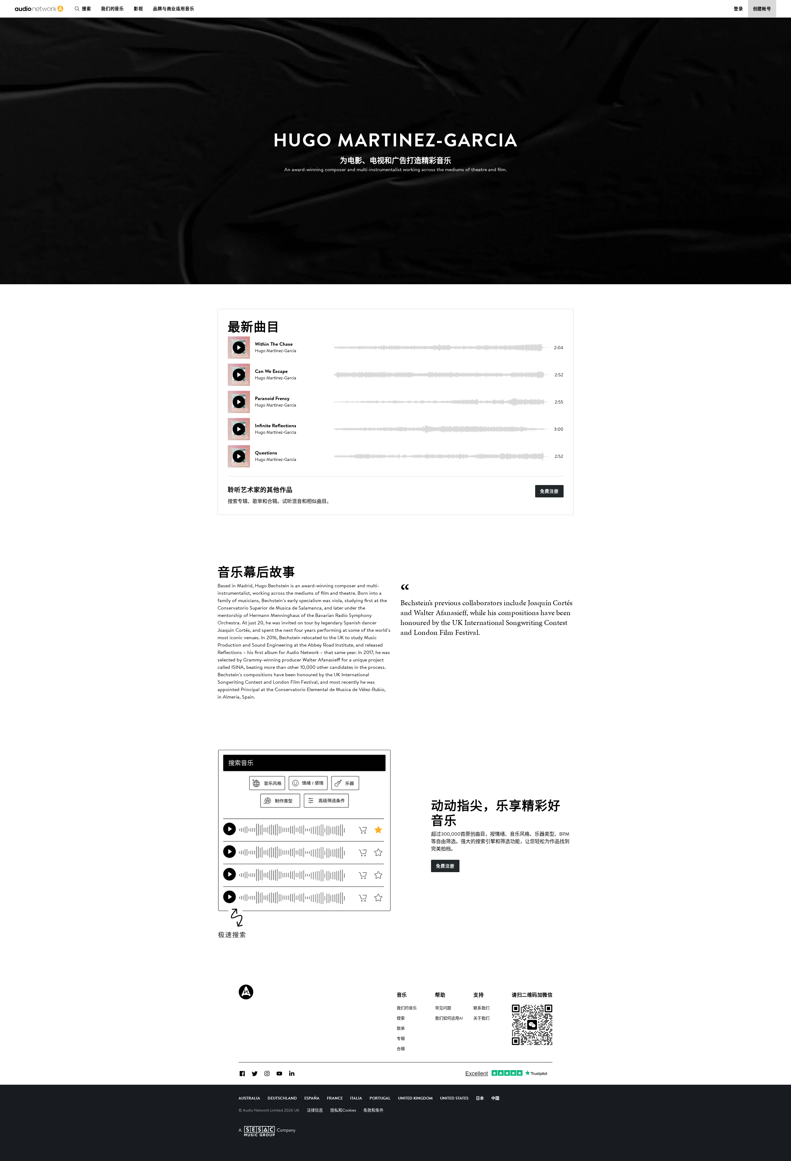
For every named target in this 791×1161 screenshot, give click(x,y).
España (311, 1098)
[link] (39, 9)
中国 (495, 1098)
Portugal (380, 1098)
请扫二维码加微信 (532, 994)
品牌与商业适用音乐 (173, 9)
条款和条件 (373, 1110)
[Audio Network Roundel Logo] (246, 992)
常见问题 (443, 1008)
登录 (738, 9)
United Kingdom (415, 1098)
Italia (356, 1098)
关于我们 (481, 1018)
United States (454, 1098)
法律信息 (315, 1110)
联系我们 (481, 1008)
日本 (480, 1098)
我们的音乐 (112, 9)
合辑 (401, 1048)
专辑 (401, 1038)
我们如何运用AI (449, 1018)
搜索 (86, 9)
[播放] (239, 347)
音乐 (402, 994)
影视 (138, 9)
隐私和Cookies (343, 1110)
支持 (478, 994)
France (335, 1098)
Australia (249, 1098)
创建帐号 (762, 9)
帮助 (440, 994)
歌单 (401, 1028)
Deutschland (282, 1098)
